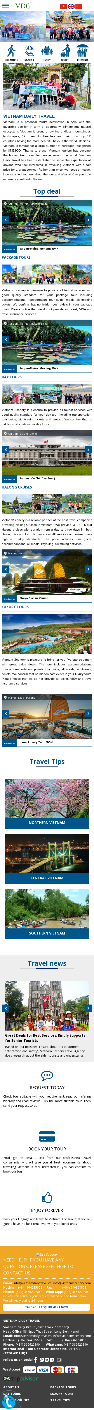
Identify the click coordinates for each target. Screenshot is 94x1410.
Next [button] (88, 220)
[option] (47, 226)
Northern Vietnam (47, 822)
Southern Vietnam (47, 933)
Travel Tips (47, 761)
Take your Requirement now (46, 1307)
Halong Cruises (17, 487)
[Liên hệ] (8, 1400)
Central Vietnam (47, 878)
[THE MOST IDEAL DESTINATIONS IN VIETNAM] (47, 810)
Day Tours (12, 377)
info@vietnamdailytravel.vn (32, 1283)
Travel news (47, 963)
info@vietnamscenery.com (72, 1283)
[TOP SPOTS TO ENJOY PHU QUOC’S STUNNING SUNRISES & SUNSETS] (47, 1008)
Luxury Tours (15, 607)
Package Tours (16, 257)
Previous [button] (5, 220)
